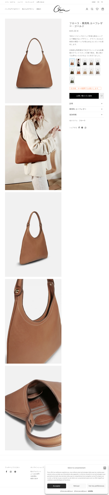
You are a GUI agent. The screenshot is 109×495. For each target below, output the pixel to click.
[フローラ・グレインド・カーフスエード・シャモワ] (84, 71)
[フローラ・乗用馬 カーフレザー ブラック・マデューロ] (72, 71)
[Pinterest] (82, 127)
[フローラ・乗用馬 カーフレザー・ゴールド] (72, 62)
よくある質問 (35, 474)
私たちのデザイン (28, 9)
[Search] (92, 9)
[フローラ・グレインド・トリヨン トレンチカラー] (91, 71)
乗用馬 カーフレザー (77, 109)
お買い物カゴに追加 (84, 96)
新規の (39, 9)
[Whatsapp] (85, 127)
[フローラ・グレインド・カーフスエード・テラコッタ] (78, 71)
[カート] (102, 9)
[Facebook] (79, 127)
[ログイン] (87, 9)
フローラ (82, 120)
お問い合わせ (40, 2)
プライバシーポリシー (66, 491)
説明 (71, 103)
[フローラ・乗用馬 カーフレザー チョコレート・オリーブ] (72, 80)
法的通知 (90, 491)
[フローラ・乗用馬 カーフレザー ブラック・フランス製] (84, 62)
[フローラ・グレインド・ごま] (97, 71)
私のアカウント (36, 471)
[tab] (86, 103)
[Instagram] (10, 472)
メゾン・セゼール (10, 2)
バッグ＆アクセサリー (12, 9)
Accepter (56, 486)
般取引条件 (34, 478)
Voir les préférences (96, 486)
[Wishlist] (97, 9)
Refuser (77, 486)
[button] (105, 468)
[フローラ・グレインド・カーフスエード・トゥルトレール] (78, 62)
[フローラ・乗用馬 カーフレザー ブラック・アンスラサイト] (97, 62)
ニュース (20, 2)
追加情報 (73, 115)
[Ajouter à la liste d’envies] (101, 96)
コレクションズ (29, 2)
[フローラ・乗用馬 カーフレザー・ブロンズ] (91, 62)
